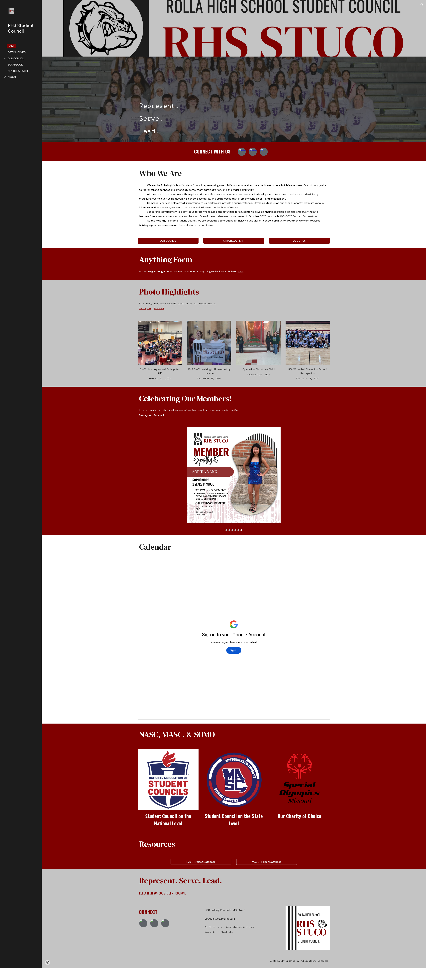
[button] (422, 5)
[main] (234, 118)
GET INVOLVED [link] (17, 52)
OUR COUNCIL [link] (16, 58)
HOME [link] (11, 46)
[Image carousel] (234, 479)
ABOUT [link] (12, 77)
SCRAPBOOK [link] (15, 64)
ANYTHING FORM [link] (18, 71)
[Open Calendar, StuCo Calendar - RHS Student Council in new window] (323, 559)
